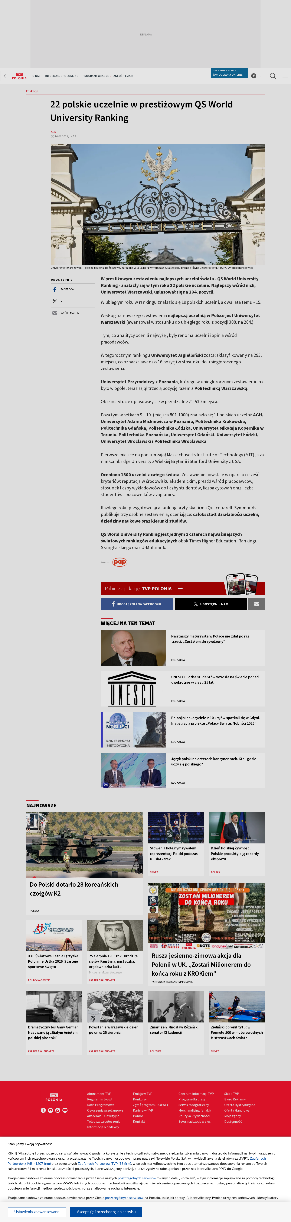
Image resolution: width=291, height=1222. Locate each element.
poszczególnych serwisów (137, 1178)
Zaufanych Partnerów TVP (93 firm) (104, 1163)
